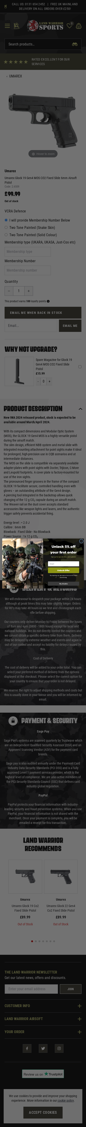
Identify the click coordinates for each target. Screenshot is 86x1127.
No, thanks (63, 583)
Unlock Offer (63, 570)
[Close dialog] (81, 541)
